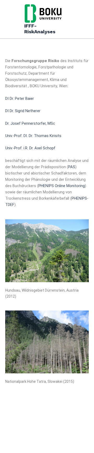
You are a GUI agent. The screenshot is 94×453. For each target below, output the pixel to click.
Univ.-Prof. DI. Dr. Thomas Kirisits (33, 135)
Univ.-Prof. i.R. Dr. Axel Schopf (30, 148)
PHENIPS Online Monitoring (61, 185)
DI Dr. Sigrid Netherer (22, 110)
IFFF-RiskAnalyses (39, 28)
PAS (71, 167)
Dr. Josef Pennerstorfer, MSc (30, 123)
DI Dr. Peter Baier (19, 98)
